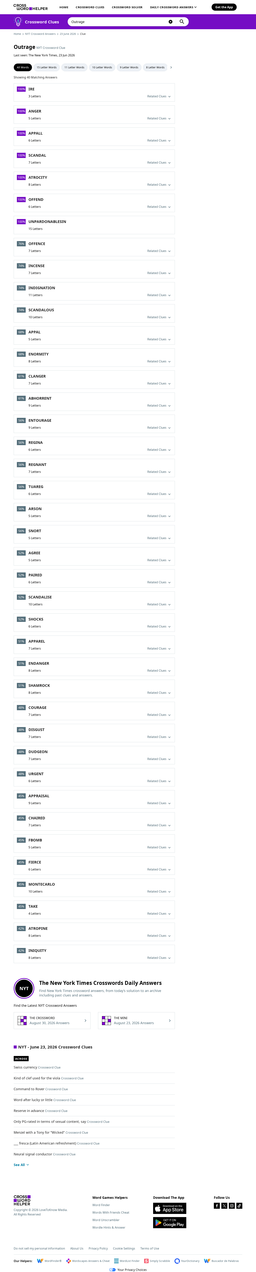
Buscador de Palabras (225, 1261)
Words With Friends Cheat (110, 1212)
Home (63, 7)
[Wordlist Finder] (22, 1200)
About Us (76, 1248)
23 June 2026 (68, 34)
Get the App (224, 7)
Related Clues (157, 96)
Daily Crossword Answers (171, 7)
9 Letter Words (129, 67)
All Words (23, 67)
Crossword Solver (127, 7)
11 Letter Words (74, 67)
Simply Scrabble (160, 1261)
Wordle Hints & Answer (108, 1227)
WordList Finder (130, 1261)
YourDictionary (190, 1261)
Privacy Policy (98, 1248)
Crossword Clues (90, 7)
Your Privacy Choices (132, 1270)
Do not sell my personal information (39, 1248)
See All (19, 1164)
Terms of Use (149, 1248)
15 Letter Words (47, 67)
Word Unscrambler (106, 1220)
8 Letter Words (155, 67)
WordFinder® (53, 1261)
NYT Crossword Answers (40, 34)
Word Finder (101, 1205)
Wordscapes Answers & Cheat (91, 1261)
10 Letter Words (102, 67)
